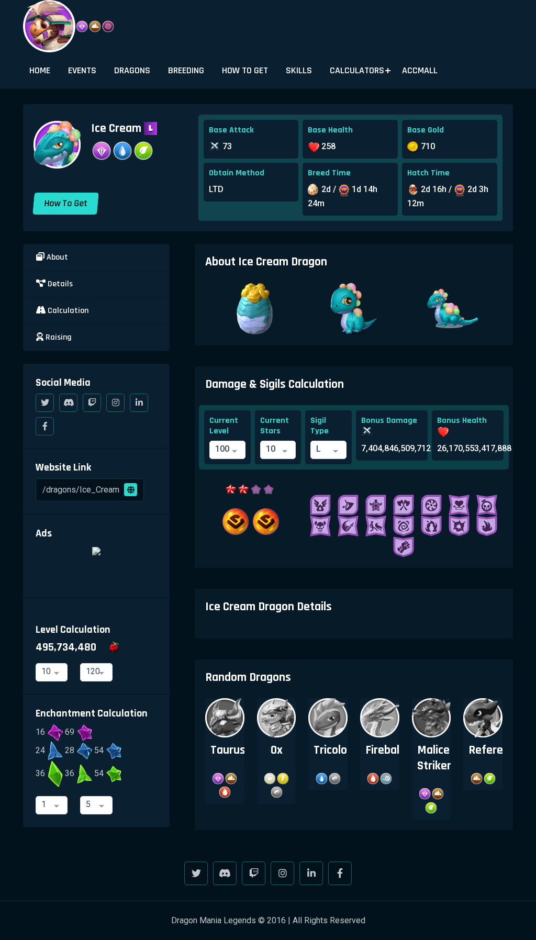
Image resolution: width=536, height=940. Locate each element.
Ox (277, 750)
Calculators (357, 70)
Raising (57, 337)
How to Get (245, 70)
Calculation (67, 310)
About (56, 257)
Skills (299, 70)
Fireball (383, 750)
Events (82, 70)
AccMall (420, 70)
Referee (488, 750)
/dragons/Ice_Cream (81, 490)
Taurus (227, 750)
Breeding (186, 70)
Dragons (132, 70)
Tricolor (332, 750)
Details (59, 283)
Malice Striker (434, 757)
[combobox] (227, 450)
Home (39, 70)
